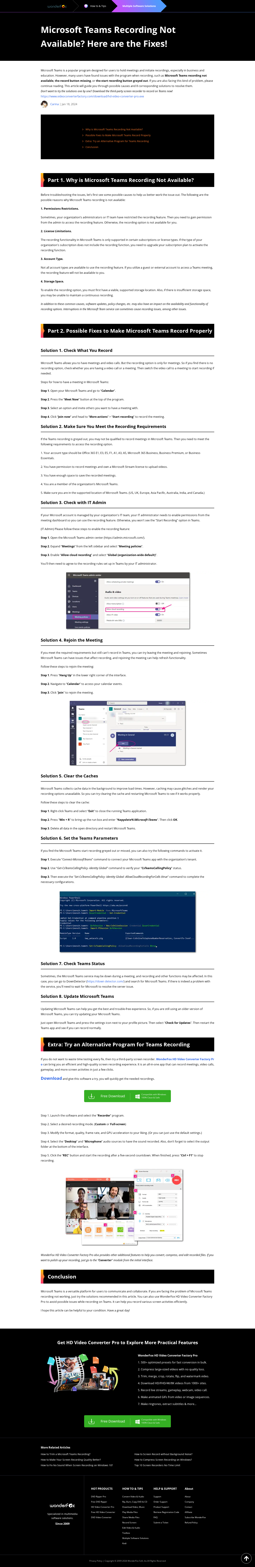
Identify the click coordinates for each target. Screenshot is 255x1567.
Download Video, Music (133, 1506)
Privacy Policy (95, 1560)
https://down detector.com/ (105, 981)
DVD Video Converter (101, 1517)
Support (157, 1496)
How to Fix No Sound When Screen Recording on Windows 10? (77, 1465)
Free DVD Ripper (99, 1501)
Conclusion (92, 147)
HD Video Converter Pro (102, 1506)
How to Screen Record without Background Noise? (163, 1454)
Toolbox (126, 1532)
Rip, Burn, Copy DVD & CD (134, 1501)
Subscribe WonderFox (195, 1517)
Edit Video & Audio (131, 1527)
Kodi (124, 1543)
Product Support (161, 1506)
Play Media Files (130, 1512)
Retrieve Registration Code (166, 1512)
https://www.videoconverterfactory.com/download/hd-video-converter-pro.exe (92, 96)
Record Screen (129, 1522)
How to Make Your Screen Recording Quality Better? (71, 1459)
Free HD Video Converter (103, 1512)
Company (189, 1501)
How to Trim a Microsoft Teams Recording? (65, 1454)
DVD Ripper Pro (98, 1496)
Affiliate (188, 1512)
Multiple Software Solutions (135, 1538)
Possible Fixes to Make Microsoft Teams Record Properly (118, 135)
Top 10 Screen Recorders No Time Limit (157, 1465)
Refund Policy (191, 1522)
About (187, 1496)
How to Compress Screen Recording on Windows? (163, 1459)
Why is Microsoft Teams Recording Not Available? (114, 129)
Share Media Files (130, 1517)
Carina (54, 104)
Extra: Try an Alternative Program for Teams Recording (117, 141)
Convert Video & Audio (133, 1496)
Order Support (160, 1501)
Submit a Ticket (161, 1522)
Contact (188, 1506)
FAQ (156, 1517)
